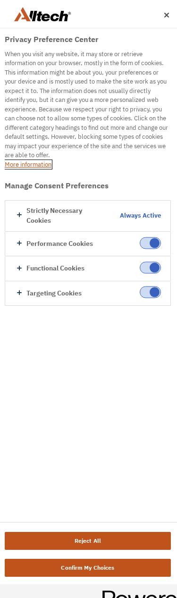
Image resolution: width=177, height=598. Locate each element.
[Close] (166, 15)
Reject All (88, 540)
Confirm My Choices (87, 567)
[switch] (150, 243)
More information (28, 164)
